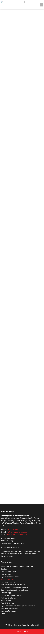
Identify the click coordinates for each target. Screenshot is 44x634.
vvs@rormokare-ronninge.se (17, 532)
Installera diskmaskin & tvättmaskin (13, 585)
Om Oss (4, 569)
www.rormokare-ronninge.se (16, 534)
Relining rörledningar (8, 598)
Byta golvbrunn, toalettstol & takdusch (14, 587)
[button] (41, 4)
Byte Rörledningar (7, 603)
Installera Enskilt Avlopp (9, 608)
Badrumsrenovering (8, 582)
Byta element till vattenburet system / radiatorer (18, 606)
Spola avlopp (6, 601)
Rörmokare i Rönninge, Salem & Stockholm (17, 566)
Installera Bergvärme (8, 611)
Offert (3, 614)
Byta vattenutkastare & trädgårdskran (14, 590)
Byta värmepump (7, 579)
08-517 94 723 (12, 529)
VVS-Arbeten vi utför (8, 572)
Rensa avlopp (6, 593)
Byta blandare (6, 574)
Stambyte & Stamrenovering (11, 595)
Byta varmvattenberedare (10, 577)
